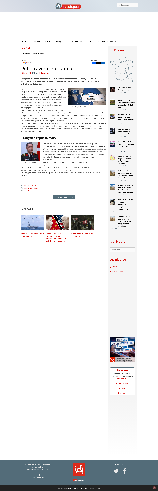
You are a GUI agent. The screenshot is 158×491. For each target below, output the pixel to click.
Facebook (122, 393)
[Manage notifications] (154, 487)
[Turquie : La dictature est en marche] (82, 222)
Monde (47, 42)
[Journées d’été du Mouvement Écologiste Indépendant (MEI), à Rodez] (112, 106)
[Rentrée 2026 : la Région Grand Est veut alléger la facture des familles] (112, 120)
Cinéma (91, 42)
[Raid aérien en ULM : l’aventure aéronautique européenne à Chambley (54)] (112, 205)
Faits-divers (38, 53)
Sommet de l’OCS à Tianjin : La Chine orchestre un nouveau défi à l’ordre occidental (56, 237)
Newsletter (123, 379)
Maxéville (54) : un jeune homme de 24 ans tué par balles (125, 131)
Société (28, 53)
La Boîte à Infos (117, 272)
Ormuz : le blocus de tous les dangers (32, 235)
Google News (123, 383)
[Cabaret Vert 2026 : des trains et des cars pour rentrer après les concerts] (112, 147)
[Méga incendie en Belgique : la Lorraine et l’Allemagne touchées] (112, 162)
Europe (37, 42)
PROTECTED (81, 480)
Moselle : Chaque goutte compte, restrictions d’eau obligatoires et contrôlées (124, 221)
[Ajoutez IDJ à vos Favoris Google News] (26, 62)
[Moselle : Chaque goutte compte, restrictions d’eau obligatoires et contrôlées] (112, 222)
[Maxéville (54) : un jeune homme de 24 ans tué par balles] (112, 135)
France (24, 42)
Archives (75, 488)
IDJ (22, 53)
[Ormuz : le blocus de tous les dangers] (32, 222)
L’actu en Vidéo (77, 42)
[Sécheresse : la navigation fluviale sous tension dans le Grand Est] (112, 176)
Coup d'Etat (28, 188)
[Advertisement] (79, 25)
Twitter (123, 388)
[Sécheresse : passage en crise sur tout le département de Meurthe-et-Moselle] (112, 191)
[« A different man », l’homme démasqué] (112, 93)
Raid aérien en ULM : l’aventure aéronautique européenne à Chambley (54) (125, 204)
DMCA (75, 480)
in (103, 63)
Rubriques (59, 42)
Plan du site (83, 488)
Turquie (35, 188)
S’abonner (105, 42)
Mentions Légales (94, 488)
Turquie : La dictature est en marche (82, 234)
